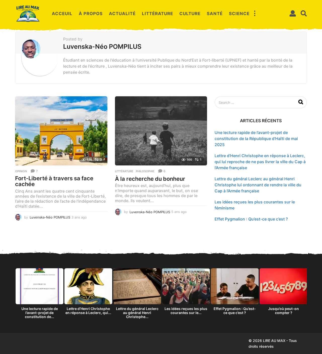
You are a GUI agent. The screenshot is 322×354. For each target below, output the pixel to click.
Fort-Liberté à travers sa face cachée (54, 181)
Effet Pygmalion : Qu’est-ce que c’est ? (251, 219)
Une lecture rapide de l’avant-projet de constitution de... (39, 312)
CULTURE (189, 13)
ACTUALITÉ (122, 13)
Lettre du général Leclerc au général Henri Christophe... (137, 312)
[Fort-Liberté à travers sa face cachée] (61, 130)
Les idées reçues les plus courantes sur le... (186, 310)
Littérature (124, 171)
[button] (255, 14)
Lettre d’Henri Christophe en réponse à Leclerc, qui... (88, 310)
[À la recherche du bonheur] (161, 130)
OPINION (21, 171)
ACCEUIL (62, 13)
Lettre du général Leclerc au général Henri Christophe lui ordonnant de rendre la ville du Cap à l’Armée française (258, 184)
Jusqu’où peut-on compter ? (283, 310)
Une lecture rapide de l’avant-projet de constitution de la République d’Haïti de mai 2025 (256, 138)
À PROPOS (91, 13)
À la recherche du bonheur (150, 178)
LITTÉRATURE (157, 13)
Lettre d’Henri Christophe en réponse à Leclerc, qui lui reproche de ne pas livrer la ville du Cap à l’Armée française (260, 161)
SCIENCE (239, 13)
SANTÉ (215, 13)
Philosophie (145, 171)
